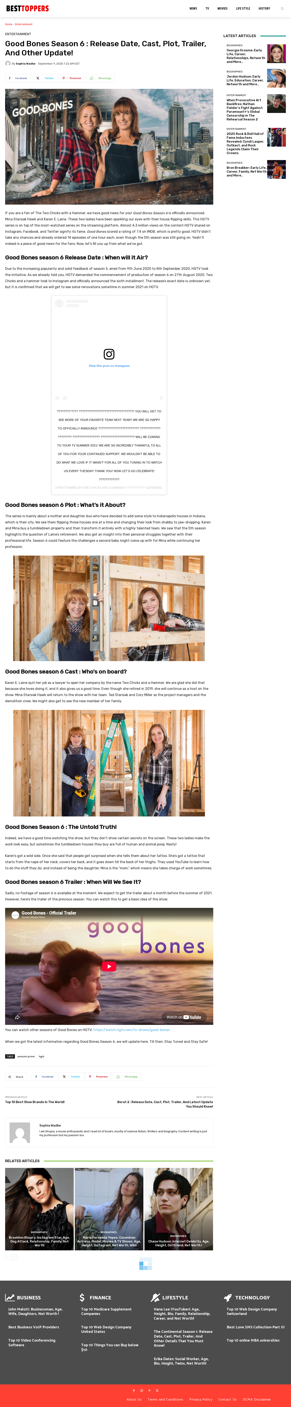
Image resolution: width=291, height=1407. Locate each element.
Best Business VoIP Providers (33, 1327)
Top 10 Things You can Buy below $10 (109, 1347)
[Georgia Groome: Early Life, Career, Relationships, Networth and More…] (276, 53)
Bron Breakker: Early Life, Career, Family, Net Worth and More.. (247, 171)
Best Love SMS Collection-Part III (256, 1327)
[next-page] (14, 1257)
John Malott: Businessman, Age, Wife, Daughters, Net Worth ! (35, 1311)
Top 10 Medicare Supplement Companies (106, 1311)
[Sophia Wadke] (8, 63)
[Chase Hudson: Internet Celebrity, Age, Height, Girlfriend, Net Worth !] (178, 1209)
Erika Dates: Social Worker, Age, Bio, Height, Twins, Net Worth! (181, 1361)
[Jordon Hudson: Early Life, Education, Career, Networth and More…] (276, 78)
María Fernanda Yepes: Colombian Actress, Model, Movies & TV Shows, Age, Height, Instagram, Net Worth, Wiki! (109, 1241)
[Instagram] (142, 1391)
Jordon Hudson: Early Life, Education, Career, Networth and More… (245, 80)
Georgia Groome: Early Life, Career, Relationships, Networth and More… (246, 56)
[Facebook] (134, 1391)
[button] (282, 8)
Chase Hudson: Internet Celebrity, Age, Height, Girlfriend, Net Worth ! (178, 1243)
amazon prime (26, 1056)
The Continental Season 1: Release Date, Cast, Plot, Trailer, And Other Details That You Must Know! (183, 1339)
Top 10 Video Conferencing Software (31, 1342)
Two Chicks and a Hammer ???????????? (114, 487)
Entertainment (24, 24)
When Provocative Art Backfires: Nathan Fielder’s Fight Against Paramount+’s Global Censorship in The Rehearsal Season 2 (245, 109)
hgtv (41, 1056)
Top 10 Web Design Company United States (106, 1329)
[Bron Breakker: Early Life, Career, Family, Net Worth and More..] (276, 169)
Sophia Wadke (25, 63)
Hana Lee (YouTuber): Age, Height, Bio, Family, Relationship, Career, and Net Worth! (182, 1314)
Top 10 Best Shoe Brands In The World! (35, 1102)
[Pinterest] (149, 1391)
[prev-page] (7, 1257)
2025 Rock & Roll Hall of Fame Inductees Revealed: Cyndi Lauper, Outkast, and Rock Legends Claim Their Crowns (245, 143)
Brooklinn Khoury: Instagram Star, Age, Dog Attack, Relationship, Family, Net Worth (39, 1241)
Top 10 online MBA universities (253, 1340)
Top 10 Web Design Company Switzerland (252, 1311)
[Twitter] (157, 1391)
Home (8, 24)
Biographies (39, 1232)
